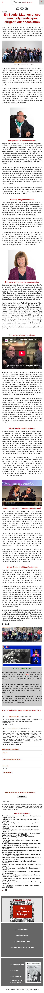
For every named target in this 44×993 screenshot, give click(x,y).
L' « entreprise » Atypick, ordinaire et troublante (19, 861)
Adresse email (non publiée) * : (12, 759)
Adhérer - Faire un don (22, 941)
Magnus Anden (31, 710)
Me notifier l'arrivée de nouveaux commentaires (20, 792)
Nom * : (5, 753)
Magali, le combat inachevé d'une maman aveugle (19, 826)
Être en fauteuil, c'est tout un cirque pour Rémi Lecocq (21, 882)
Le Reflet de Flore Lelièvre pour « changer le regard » (20, 840)
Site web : (6, 766)
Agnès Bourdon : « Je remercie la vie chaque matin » (20, 847)
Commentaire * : (8, 772)
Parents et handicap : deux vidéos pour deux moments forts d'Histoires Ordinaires (21, 844)
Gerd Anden (18, 710)
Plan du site (20, 989)
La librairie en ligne (17, 964)
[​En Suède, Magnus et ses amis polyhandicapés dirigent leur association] (22, 628)
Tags (26, 989)
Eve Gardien (10, 710)
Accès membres (10, 989)
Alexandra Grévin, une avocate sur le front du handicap (21, 864)
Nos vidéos (14, 970)
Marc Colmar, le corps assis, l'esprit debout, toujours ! (21, 868)
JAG (24, 710)
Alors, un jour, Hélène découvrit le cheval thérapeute (20, 830)
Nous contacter (15, 976)
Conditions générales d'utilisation (22, 947)
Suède (39, 710)
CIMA (27, 674)
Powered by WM (34, 989)
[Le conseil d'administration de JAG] (22, 41)
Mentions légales (22, 935)
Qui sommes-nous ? (22, 929)
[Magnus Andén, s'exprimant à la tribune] (22, 481)
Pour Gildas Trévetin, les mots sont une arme (18, 837)
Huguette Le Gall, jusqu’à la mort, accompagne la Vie (20, 823)
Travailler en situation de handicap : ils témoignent (20, 819)
